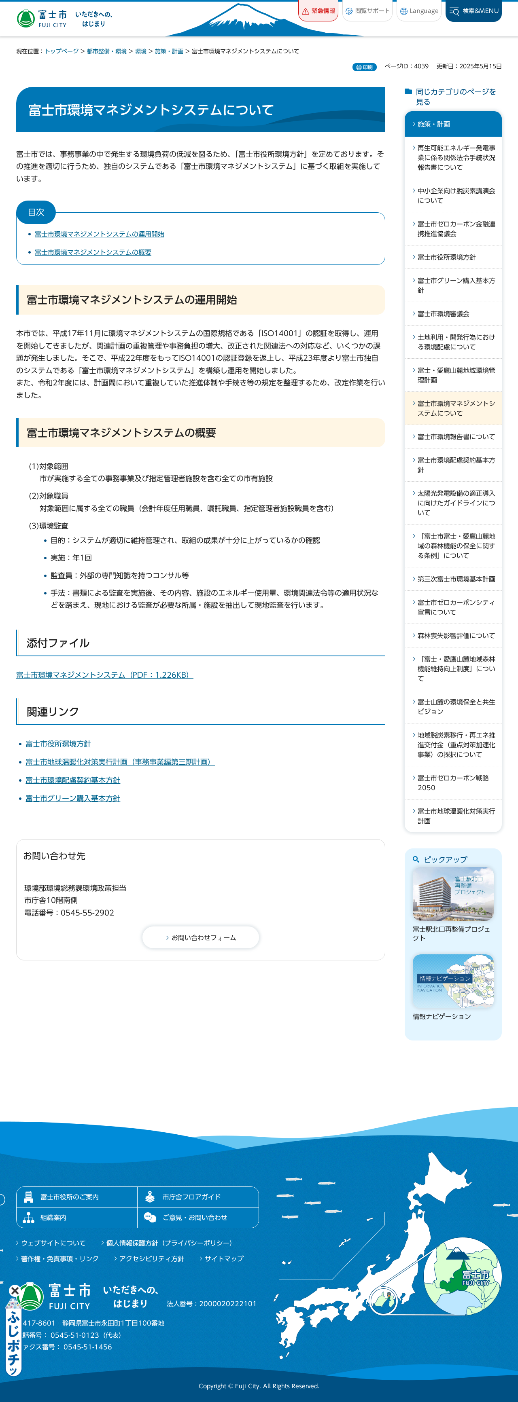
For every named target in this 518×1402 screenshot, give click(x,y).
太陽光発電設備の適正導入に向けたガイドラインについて (456, 503)
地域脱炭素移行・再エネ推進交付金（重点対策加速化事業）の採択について (456, 745)
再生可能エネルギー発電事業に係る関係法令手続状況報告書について (456, 158)
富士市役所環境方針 (58, 743)
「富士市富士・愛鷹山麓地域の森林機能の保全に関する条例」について (456, 546)
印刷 (368, 67)
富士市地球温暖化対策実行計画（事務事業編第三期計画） (120, 761)
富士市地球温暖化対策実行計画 (456, 816)
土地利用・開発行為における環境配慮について (456, 342)
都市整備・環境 (107, 51)
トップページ (62, 51)
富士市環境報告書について (456, 436)
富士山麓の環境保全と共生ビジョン (456, 707)
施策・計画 (169, 51)
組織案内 (53, 1217)
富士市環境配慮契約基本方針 (72, 780)
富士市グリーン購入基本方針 (72, 798)
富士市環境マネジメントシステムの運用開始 (99, 234)
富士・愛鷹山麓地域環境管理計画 (456, 375)
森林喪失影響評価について (456, 635)
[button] (318, 10)
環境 (140, 51)
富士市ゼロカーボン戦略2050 (453, 783)
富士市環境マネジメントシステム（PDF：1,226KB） (104, 675)
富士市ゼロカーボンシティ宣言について (456, 607)
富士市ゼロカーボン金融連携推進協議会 (456, 229)
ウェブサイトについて (53, 1243)
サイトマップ (224, 1259)
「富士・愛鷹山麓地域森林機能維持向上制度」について (456, 669)
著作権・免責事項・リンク (60, 1259)
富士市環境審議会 (443, 314)
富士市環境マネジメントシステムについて (456, 408)
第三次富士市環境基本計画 (456, 579)
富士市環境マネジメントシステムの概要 (93, 252)
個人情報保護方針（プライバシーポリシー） (171, 1243)
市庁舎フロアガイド (192, 1197)
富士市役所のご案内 (69, 1197)
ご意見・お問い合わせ (195, 1217)
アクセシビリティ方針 (151, 1259)
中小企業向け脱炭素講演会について (456, 196)
